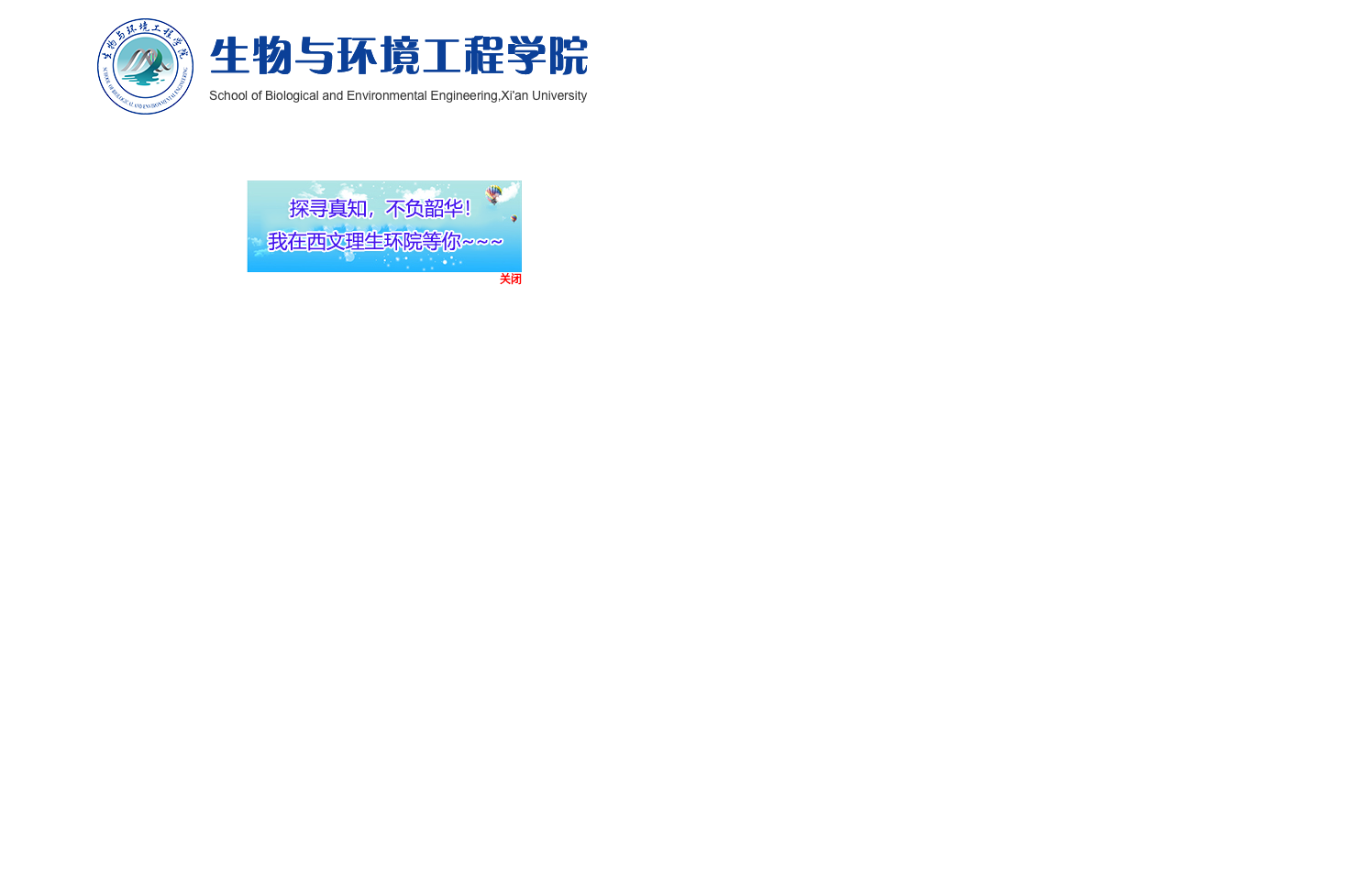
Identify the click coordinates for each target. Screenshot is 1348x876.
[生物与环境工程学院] (343, 65)
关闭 (497, 289)
